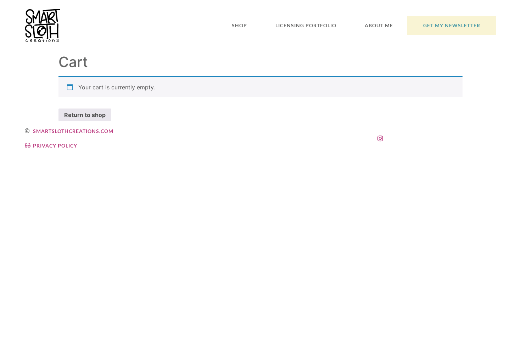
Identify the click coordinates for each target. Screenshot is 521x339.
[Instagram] (380, 138)
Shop (239, 25)
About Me (379, 25)
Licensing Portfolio (305, 25)
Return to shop (85, 114)
